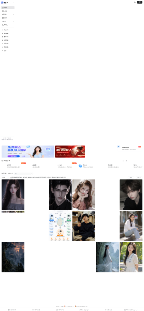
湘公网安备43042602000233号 (82, 306)
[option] (28, 152)
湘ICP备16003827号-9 (70, 306)
